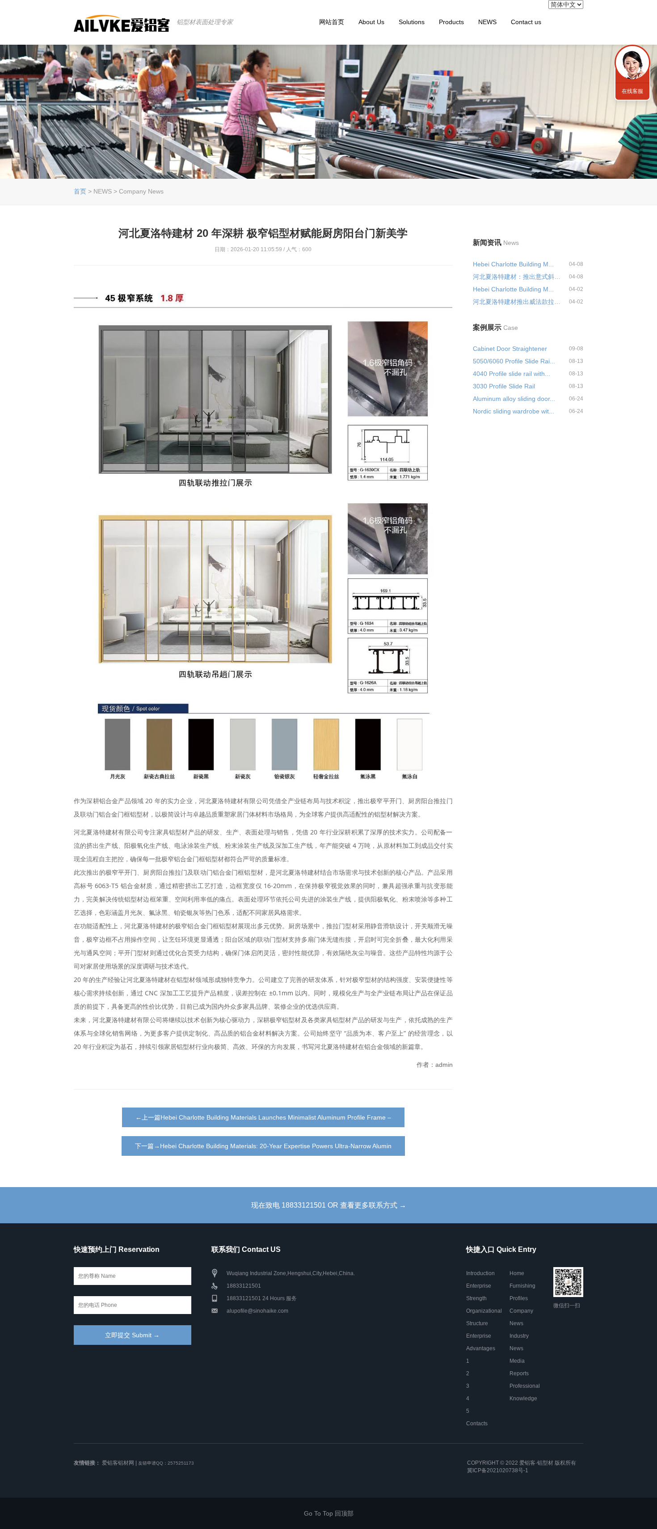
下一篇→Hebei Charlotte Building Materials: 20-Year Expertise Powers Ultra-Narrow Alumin (263, 1146)
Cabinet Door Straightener (510, 348)
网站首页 (331, 21)
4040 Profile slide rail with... (511, 373)
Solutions (412, 21)
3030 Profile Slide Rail (504, 386)
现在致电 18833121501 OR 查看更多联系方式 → (328, 1205)
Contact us (526, 21)
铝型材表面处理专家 (205, 22)
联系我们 (632, 62)
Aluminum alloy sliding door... (514, 398)
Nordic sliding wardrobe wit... (513, 411)
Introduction (480, 1273)
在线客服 (632, 91)
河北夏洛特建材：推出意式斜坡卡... (517, 276)
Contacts (477, 1423)
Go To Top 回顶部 (329, 1513)
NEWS (487, 21)
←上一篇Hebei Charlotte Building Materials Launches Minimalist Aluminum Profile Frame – (263, 1117)
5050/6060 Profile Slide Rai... (514, 361)
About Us (371, 21)
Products (451, 21)
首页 (80, 191)
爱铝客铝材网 (118, 1463)
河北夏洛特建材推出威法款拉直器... (517, 301)
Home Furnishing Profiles (522, 1286)
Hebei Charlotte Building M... (513, 264)
